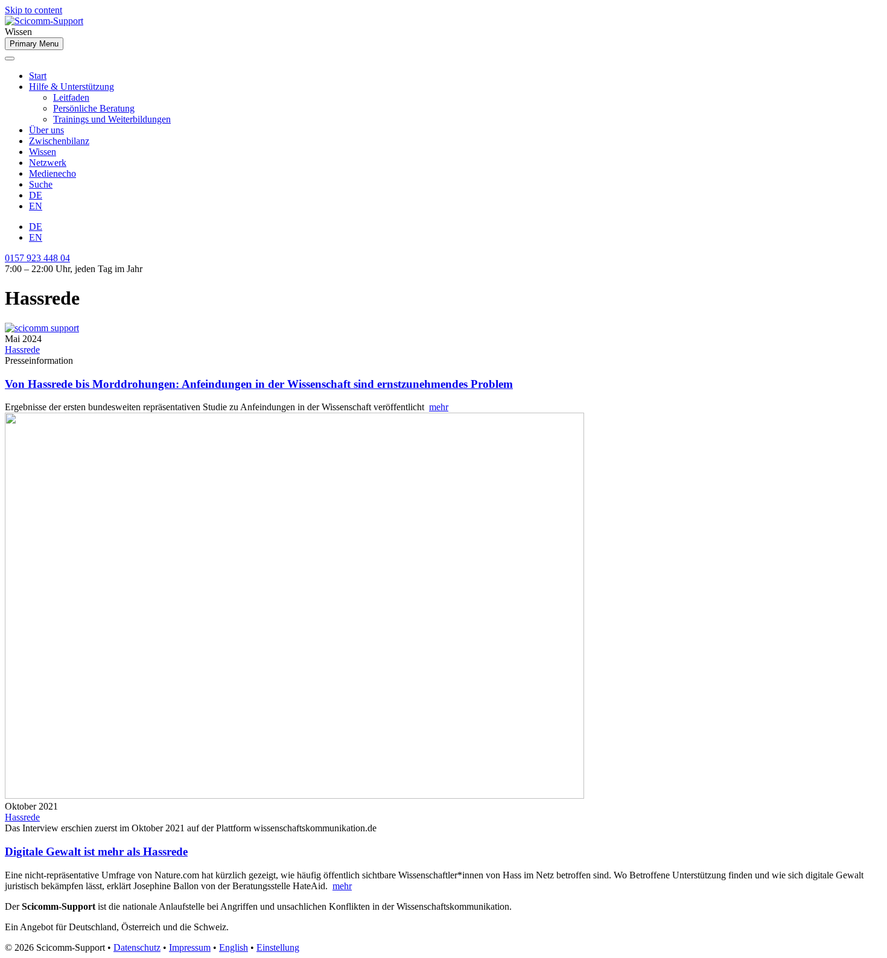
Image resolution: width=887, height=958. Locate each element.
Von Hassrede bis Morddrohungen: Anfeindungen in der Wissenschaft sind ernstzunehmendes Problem (259, 384)
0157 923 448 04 (37, 258)
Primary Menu (34, 43)
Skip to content (33, 10)
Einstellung (277, 947)
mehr (438, 407)
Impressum (190, 947)
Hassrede (22, 349)
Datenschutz (137, 947)
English (233, 947)
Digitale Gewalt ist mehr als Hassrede (96, 851)
